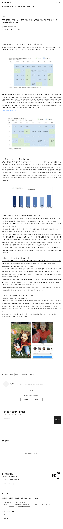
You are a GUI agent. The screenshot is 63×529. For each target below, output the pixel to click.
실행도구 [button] (28, 7)
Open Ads (6, 2)
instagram (4, 514)
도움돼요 (26, 399)
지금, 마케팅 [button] (10, 7)
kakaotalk (14, 514)
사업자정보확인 (18, 504)
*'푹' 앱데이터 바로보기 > (9, 110)
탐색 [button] (5, 7)
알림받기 (31, 390)
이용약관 (3, 511)
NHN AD (5, 494)
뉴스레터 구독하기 (6, 484)
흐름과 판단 (17, 7)
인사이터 (23, 7)
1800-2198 (11, 506)
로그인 (60, 2)
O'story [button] (34, 7)
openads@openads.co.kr (24, 506)
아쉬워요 (37, 399)
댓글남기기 (57, 420)
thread (9, 514)
